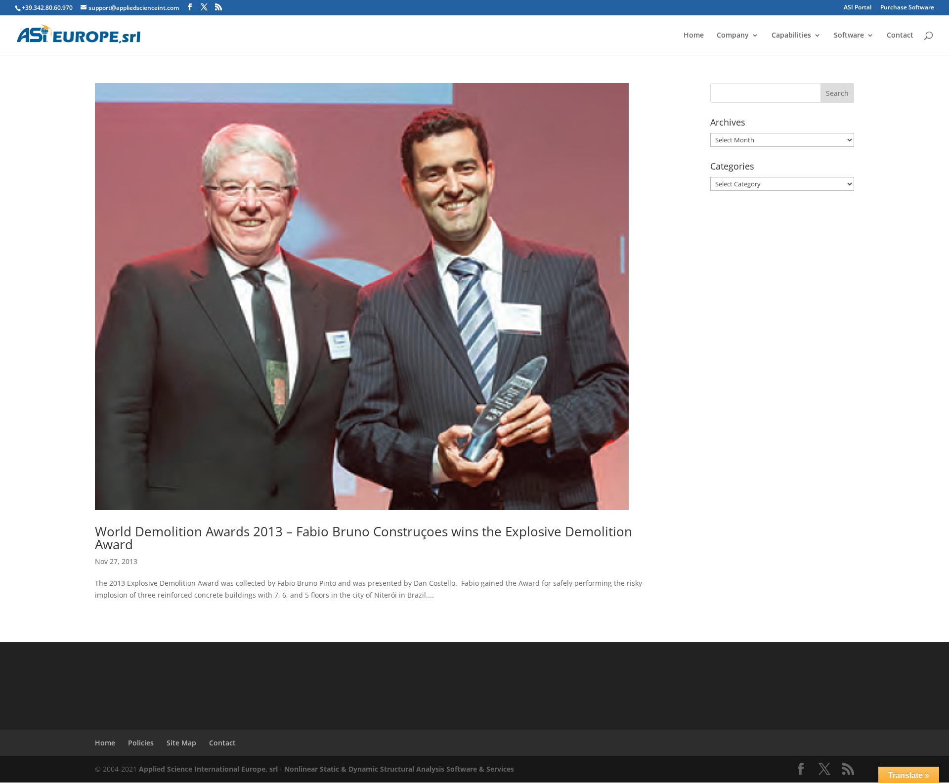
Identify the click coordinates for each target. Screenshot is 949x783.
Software (849, 36)
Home (694, 36)
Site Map (181, 742)
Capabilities (791, 36)
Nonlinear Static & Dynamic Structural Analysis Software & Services (399, 769)
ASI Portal (857, 7)
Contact (900, 36)
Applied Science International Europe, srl (208, 769)
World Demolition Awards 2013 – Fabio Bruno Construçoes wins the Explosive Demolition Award (363, 537)
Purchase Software (907, 7)
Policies (141, 742)
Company (733, 36)
